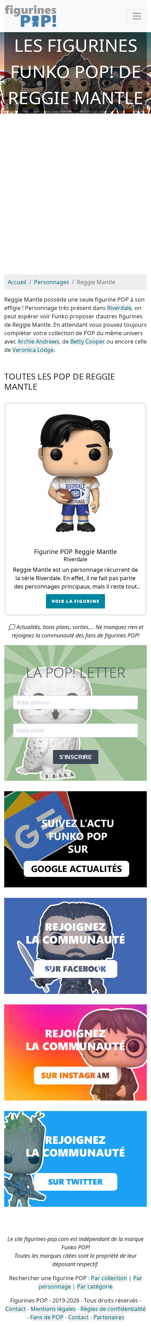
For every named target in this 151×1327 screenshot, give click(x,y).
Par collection (109, 1278)
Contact (15, 1309)
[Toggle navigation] (137, 16)
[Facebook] (75, 945)
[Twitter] (75, 1158)
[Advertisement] (75, 196)
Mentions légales (53, 1309)
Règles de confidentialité (113, 1309)
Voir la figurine (75, 601)
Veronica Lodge (33, 350)
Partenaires (108, 1317)
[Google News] (75, 839)
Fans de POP (47, 1317)
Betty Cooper (87, 341)
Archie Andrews (38, 341)
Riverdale (119, 308)
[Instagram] (75, 1051)
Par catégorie (95, 1286)
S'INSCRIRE (75, 757)
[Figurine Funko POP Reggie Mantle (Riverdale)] (75, 473)
